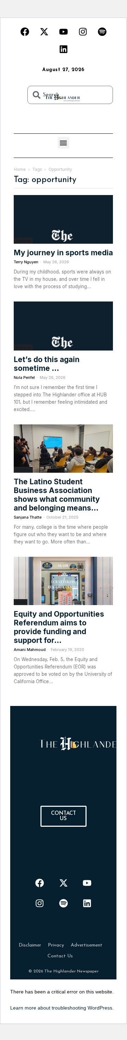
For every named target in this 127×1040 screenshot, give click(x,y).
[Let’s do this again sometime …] (63, 325)
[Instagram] (82, 31)
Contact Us (60, 956)
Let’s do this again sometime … (47, 364)
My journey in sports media (63, 252)
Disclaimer (30, 945)
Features (23, 240)
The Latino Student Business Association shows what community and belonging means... (57, 494)
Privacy (56, 945)
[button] (63, 142)
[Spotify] (102, 31)
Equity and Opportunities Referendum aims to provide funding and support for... (59, 627)
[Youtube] (63, 31)
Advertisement (86, 945)
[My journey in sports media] (63, 219)
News (20, 602)
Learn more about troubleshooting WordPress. (62, 1008)
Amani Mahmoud (30, 649)
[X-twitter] (44, 31)
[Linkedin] (63, 49)
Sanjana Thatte (28, 517)
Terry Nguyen (26, 261)
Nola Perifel (24, 377)
